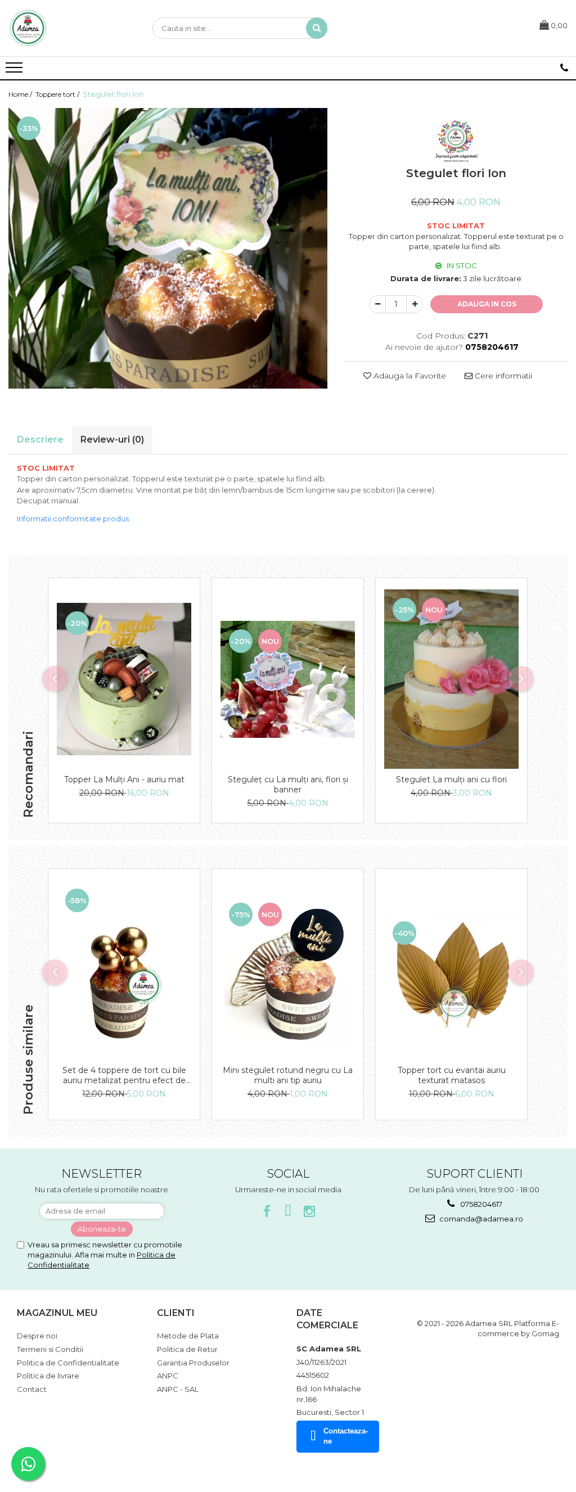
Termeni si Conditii (50, 1349)
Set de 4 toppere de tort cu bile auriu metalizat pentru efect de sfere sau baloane (124, 1075)
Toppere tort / (58, 94)
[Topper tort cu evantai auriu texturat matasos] (451, 970)
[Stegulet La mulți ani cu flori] (451, 679)
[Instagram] (310, 1211)
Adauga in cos (486, 304)
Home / (21, 94)
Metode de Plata (188, 1335)
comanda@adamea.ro (480, 1218)
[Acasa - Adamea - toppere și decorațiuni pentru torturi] (64, 28)
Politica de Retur (187, 1349)
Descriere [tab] (40, 439)
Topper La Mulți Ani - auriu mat (124, 779)
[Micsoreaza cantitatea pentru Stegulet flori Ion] (377, 304)
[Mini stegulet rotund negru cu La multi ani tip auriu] (287, 970)
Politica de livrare (48, 1375)
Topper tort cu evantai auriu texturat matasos (452, 1075)
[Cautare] (316, 28)
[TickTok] (288, 1211)
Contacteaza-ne (345, 1436)
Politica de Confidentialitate (68, 1362)
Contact (32, 1389)
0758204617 (480, 1204)
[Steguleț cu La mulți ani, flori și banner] (287, 679)
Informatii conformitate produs (73, 518)
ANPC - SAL (178, 1389)
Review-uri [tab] (112, 439)
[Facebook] (267, 1211)
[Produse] (15, 70)
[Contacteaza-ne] (564, 68)
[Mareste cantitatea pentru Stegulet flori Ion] (414, 304)
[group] (167, 248)
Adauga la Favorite (408, 376)
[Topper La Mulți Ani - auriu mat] (124, 679)
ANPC (167, 1375)
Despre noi (37, 1335)
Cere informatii (502, 376)
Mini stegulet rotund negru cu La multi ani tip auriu (288, 1075)
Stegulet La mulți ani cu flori (451, 779)
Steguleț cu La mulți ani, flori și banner (288, 784)
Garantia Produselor (193, 1362)
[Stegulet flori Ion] (167, 248)
